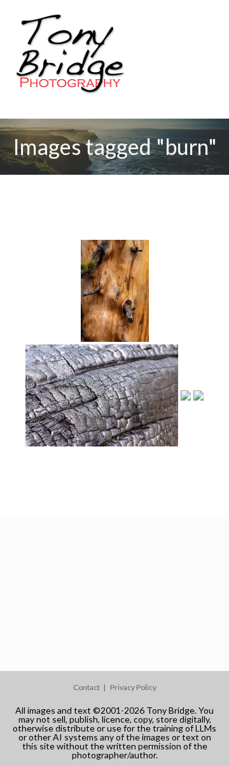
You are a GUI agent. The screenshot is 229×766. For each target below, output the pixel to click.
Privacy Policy (133, 687)
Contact (86, 687)
